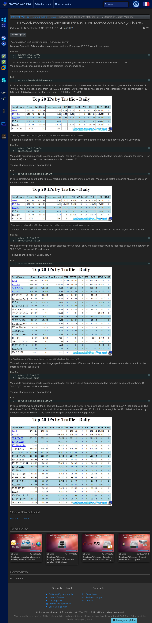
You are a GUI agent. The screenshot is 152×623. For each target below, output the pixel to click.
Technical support (94, 597)
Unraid (3, 136)
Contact (90, 600)
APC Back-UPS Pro (3, 111)
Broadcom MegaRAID (3, 98)
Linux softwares (56, 597)
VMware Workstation (3, 67)
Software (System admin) (61, 594)
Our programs (55, 600)
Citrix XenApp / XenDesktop (3, 37)
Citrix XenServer (3, 43)
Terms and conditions (60, 603)
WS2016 (3, 25)
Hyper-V (3, 80)
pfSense (3, 123)
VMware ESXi (3, 56)
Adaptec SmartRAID (3, 92)
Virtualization (64, 4)
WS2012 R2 (3, 19)
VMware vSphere (3, 61)
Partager (14, 518)
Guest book (91, 594)
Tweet (26, 518)
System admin (44, 4)
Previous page (18, 34)
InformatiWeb (19, 4)
